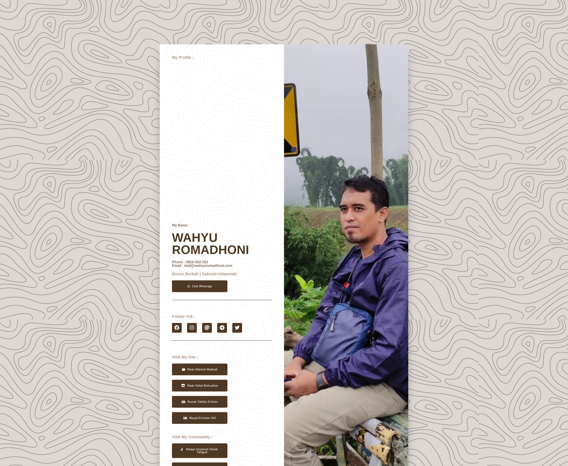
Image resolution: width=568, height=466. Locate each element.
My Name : (180, 225)
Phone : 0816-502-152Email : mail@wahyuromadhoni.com (202, 263)
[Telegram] (222, 328)
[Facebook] (177, 328)
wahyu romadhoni (210, 244)
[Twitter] (237, 328)
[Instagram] (192, 328)
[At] (207, 328)
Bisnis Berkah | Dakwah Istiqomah (204, 274)
